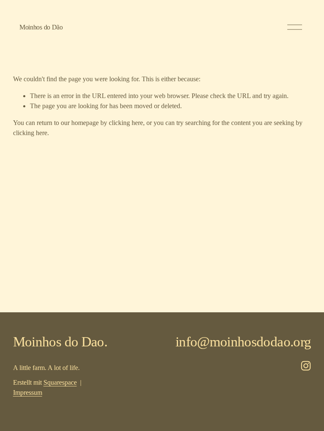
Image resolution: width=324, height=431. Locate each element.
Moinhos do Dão (41, 27)
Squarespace (60, 382)
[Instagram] (306, 366)
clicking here (126, 122)
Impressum (27, 392)
